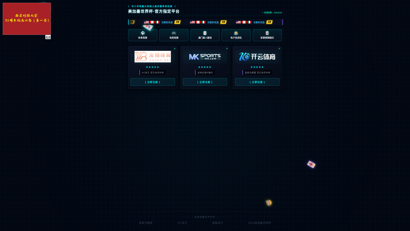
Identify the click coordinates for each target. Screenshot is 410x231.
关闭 (51, 40)
